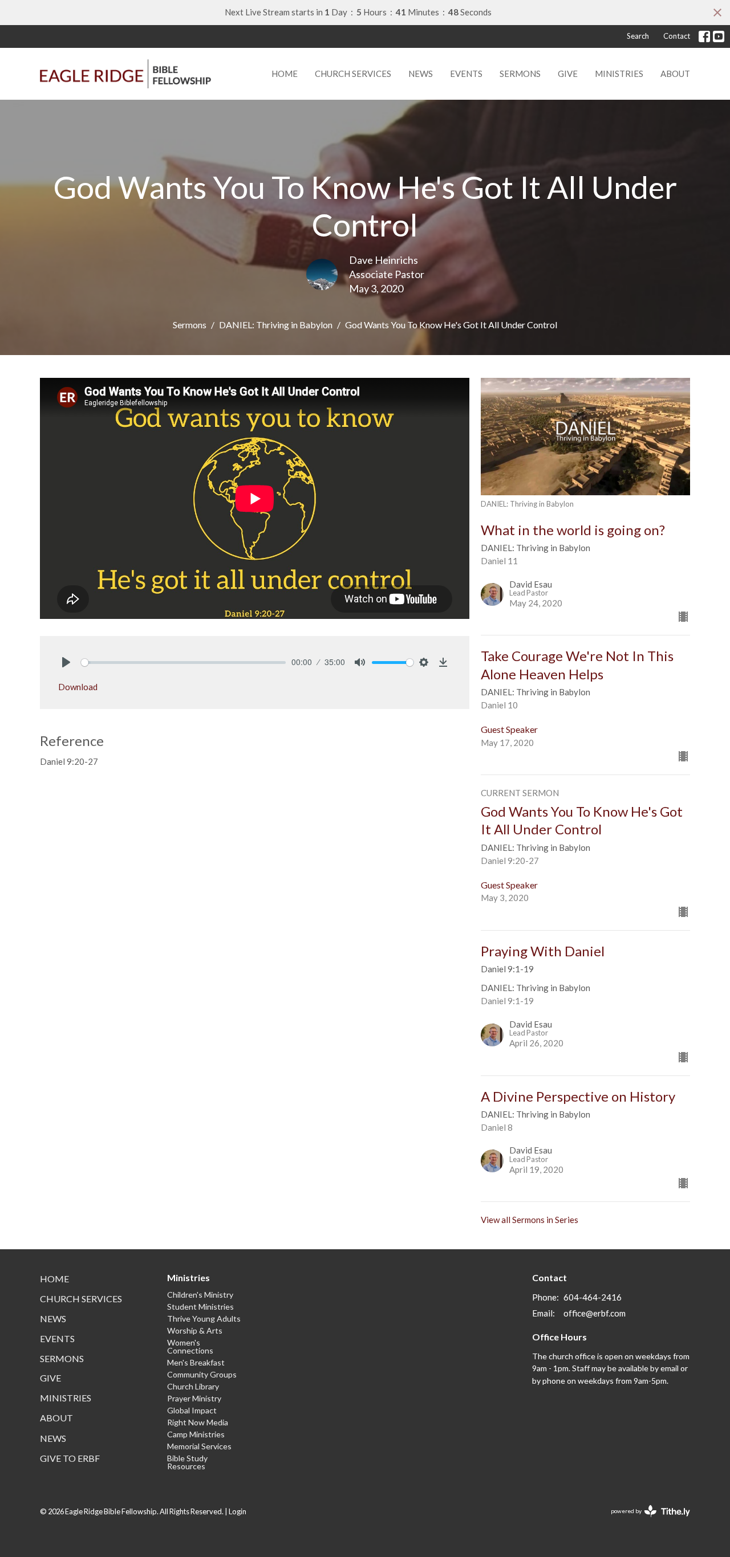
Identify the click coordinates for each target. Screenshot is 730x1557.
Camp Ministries (196, 1434)
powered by (645, 1520)
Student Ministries (200, 1306)
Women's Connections (190, 1346)
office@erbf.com (594, 1313)
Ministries (619, 73)
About (675, 73)
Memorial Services (199, 1446)
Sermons (520, 73)
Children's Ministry (200, 1294)
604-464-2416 (592, 1297)
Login (237, 1511)
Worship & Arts (194, 1330)
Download (78, 687)
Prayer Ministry (194, 1398)
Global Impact (192, 1410)
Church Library (193, 1386)
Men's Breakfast (196, 1362)
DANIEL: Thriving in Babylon (275, 324)
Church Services (353, 73)
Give (568, 73)
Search (638, 35)
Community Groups (202, 1374)
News (420, 73)
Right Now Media (197, 1422)
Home (284, 73)
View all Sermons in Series (529, 1219)
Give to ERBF (70, 1458)
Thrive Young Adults (204, 1318)
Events (466, 73)
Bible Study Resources (187, 1462)
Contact (676, 35)
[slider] (183, 662)
